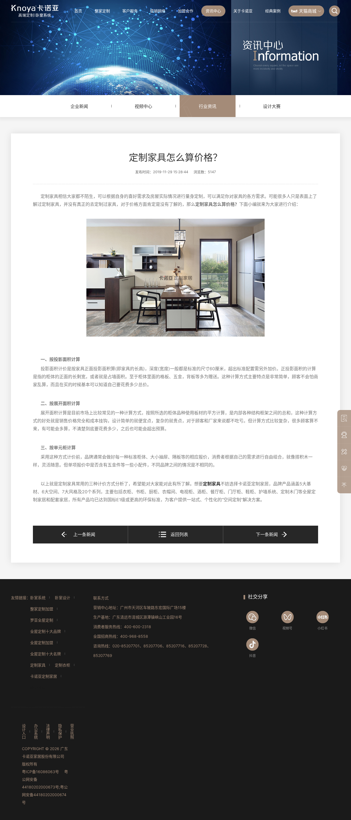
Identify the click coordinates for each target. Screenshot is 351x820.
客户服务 (130, 10)
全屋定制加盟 (41, 642)
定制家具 (211, 483)
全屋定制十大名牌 (45, 653)
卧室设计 (62, 597)
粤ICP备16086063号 (40, 771)
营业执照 (72, 731)
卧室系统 (38, 597)
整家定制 (102, 10)
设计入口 (24, 731)
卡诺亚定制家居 (43, 676)
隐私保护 (60, 731)
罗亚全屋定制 (41, 620)
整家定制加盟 (41, 609)
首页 (78, 10)
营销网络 (157, 10)
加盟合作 (185, 10)
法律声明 (48, 731)
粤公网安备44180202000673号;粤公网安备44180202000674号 (45, 787)
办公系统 (36, 731)
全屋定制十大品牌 (45, 631)
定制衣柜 (62, 665)
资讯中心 (213, 10)
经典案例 (273, 10)
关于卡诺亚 (243, 10)
